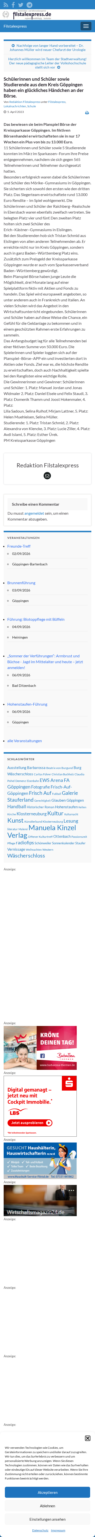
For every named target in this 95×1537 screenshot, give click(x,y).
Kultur (55, 813)
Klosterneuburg (32, 813)
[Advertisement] (40, 945)
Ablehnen (47, 1506)
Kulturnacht (71, 814)
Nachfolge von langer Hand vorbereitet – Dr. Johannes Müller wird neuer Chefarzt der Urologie (48, 47)
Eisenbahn (33, 780)
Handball (16, 806)
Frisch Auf (40, 793)
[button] (87, 1438)
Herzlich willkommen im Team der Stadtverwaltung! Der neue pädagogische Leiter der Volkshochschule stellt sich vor (47, 63)
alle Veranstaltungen (24, 740)
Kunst (15, 820)
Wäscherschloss (26, 855)
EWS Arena (51, 780)
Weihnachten (34, 849)
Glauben (58, 800)
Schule (31, 106)
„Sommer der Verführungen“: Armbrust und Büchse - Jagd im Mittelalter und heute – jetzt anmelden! (45, 661)
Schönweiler (43, 843)
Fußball (56, 793)
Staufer (80, 843)
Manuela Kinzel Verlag (41, 831)
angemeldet (34, 513)
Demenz (20, 781)
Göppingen (75, 800)
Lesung (71, 821)
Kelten (82, 807)
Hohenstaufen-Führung (27, 704)
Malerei (23, 829)
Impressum (58, 1530)
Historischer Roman (40, 807)
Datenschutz (40, 1530)
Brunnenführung (21, 582)
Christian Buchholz (63, 774)
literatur (12, 829)
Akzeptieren (47, 1492)
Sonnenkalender (63, 843)
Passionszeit (79, 836)
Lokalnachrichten (15, 106)
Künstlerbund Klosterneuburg (43, 821)
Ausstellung (16, 767)
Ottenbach (62, 836)
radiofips (25, 842)
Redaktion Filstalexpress (24, 102)
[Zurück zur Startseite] (47, 14)
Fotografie (40, 786)
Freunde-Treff (18, 546)
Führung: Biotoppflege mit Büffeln (36, 619)
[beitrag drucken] (87, 112)
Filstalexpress (15, 26)
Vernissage (16, 849)
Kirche (11, 814)
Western (47, 849)
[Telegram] (29, 4)
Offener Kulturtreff (40, 836)
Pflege (11, 843)
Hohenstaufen (66, 807)
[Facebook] (13, 4)
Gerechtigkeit (42, 800)
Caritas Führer (42, 774)
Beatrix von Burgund (59, 768)
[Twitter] (20, 4)
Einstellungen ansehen (47, 1519)
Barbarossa (36, 767)
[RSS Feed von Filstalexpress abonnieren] (6, 4)
